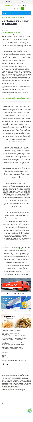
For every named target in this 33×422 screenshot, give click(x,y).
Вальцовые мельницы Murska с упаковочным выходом (14, 337)
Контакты (4, 355)
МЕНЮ (5, 13)
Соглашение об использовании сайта (11, 387)
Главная (3, 17)
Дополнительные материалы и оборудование (12, 348)
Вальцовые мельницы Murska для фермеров (12, 347)
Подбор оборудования (7, 359)
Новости (3, 366)
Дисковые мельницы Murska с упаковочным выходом (14, 338)
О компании (4, 353)
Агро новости (5, 357)
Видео (3, 356)
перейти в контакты (18, 311)
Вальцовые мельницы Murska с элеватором (11, 330)
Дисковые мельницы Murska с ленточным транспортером (15, 335)
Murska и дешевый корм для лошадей (15, 17)
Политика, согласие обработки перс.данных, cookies (14, 360)
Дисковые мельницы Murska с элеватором (11, 331)
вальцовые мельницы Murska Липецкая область (17, 98)
